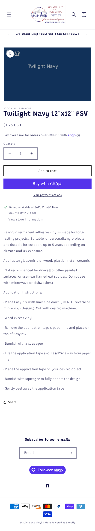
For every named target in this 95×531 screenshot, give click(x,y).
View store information (26, 219)
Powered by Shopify (63, 522)
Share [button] (12, 402)
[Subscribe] (70, 453)
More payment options (47, 195)
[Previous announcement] (8, 34)
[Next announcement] (86, 34)
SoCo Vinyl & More (40, 522)
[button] (9, 14)
